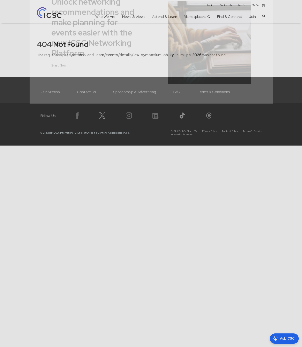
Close (260, 15)
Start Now (58, 91)
